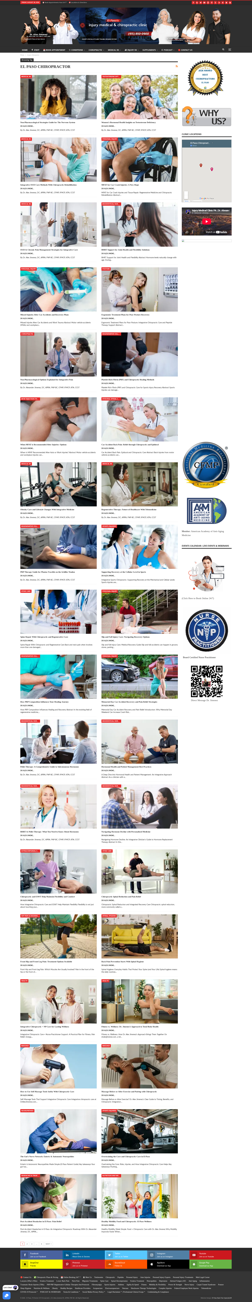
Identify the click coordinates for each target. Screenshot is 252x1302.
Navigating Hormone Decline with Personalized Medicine (125, 832)
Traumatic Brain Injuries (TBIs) (32, 1285)
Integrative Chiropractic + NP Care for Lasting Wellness (44, 1027)
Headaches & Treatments (30, 1175)
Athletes (121, 1285)
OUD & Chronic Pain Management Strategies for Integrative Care (49, 250)
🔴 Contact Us (185, 50)
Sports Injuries (109, 526)
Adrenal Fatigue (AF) (178, 1281)
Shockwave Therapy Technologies (143, 1288)
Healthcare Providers (82, 1288)
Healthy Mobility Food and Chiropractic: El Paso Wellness (126, 1221)
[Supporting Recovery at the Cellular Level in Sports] (139, 547)
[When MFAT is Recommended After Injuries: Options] (58, 419)
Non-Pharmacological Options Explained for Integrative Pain (46, 380)
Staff (36, 50)
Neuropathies (27, 1111)
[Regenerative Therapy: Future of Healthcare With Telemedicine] (139, 484)
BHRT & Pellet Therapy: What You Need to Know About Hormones (49, 832)
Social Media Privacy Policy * (93, 1292)
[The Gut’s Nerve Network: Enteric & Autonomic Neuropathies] (58, 1131)
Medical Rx (113, 50)
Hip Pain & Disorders (30, 916)
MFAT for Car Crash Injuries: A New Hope (120, 185)
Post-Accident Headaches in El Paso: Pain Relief (41, 1221)
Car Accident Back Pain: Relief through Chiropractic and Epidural (130, 445)
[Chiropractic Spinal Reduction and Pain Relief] (139, 871)
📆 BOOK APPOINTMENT (54, 50)
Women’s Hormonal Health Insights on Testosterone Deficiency (128, 122)
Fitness (143, 1285)
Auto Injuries (145, 1277)
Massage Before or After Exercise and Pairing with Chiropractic (129, 1092)
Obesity (55, 1288)
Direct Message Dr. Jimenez (204, 700)
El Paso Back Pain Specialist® (222, 1298)
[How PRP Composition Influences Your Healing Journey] (58, 677)
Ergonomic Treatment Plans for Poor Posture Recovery (125, 315)
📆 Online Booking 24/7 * (71, 1277)
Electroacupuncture (112, 1288)
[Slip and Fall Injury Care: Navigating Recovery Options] (139, 612)
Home (25, 50)
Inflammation (205, 1281)
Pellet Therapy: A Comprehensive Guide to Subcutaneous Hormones (49, 767)
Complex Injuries (165, 1288)
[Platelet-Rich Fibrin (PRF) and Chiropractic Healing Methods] (139, 354)
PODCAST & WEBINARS (50, 1292)
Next (48, 1244)
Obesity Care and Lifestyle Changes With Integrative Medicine (47, 509)
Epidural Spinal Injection (111, 399)
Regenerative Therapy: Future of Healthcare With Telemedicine (128, 509)
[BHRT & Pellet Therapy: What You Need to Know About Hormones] (58, 806)
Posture (106, 269)
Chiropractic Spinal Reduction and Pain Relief (121, 897)
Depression (163, 1281)
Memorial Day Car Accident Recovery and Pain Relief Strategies (129, 702)
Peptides (120, 1277)
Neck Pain (76, 1281)
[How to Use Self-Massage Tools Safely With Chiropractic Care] (58, 1066)
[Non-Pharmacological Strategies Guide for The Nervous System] (58, 97)
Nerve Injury (189, 1285)
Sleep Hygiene (25, 1288)
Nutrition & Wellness (41, 1288)
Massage (25, 1046)
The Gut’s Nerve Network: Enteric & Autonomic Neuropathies (47, 1157)
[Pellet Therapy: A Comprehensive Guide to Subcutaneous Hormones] (58, 742)
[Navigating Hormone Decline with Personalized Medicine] (139, 806)
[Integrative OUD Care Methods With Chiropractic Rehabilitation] (58, 159)
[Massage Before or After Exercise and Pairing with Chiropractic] (139, 1066)
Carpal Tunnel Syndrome (206, 1285)
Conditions (77, 50)
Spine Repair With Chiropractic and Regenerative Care (44, 637)
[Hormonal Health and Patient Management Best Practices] (139, 742)
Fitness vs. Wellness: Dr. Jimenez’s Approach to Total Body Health (129, 1027)
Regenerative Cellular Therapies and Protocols (111, 334)
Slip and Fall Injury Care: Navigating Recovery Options (125, 637)
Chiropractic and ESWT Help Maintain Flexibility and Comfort (47, 897)
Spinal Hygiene (109, 916)
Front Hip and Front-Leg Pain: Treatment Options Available (46, 962)
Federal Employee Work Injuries (186, 1288)
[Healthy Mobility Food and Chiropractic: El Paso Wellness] (139, 1196)
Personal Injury (109, 139)
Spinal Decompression (119, 1281)
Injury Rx (132, 50)
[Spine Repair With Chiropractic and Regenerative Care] (58, 612)
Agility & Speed (133, 1285)
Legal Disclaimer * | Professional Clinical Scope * (126, 1292)
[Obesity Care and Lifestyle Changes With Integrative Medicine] (58, 484)
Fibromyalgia (97, 1285)
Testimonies (98, 1277)
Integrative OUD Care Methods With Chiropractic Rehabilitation (48, 185)
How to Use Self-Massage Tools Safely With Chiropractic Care (47, 1092)
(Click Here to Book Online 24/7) (198, 598)
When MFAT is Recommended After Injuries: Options (43, 445)
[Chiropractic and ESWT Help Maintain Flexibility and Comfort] (58, 871)
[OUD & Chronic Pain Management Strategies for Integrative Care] (58, 224)
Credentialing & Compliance (158, 1292)
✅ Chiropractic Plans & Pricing (46, 1277)
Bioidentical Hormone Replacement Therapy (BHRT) (111, 204)
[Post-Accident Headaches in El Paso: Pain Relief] (58, 1196)
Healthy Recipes (66, 1288)
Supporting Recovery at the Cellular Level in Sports (123, 572)
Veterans (125, 1288)
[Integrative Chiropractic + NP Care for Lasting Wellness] (58, 1001)
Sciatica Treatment (47, 1281)
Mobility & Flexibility (157, 1285)
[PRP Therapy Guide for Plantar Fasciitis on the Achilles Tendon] (58, 547)
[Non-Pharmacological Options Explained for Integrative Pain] (58, 354)
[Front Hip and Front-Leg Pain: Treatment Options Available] (58, 936)
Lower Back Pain (62, 1281)
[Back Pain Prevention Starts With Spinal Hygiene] (139, 936)
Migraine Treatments (90, 1281)
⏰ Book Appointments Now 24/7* (54, 2)
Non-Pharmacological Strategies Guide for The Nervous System (47, 122)
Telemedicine (206, 1288)
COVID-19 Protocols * (29, 1292)
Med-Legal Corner (203, 1277)
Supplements (149, 50)
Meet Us (88, 1277)
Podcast (168, 50)
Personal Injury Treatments (183, 1277)
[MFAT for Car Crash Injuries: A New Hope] (139, 159)
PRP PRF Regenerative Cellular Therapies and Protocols (68, 1285)
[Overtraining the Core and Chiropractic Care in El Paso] (139, 1131)
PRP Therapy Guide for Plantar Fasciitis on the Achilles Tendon (47, 572)
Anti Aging (193, 1281)
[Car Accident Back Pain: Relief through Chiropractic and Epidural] (139, 419)
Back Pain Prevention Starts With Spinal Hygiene (122, 962)
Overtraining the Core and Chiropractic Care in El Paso (125, 1157)
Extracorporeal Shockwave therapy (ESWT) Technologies (30, 851)
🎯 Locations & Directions (78, 2)
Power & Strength (175, 1285)
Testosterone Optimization (111, 76)
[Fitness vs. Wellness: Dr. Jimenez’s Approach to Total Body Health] (139, 1001)
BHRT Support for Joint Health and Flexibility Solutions (125, 250)
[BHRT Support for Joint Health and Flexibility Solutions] (139, 224)
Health (24, 981)
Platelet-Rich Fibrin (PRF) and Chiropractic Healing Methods (127, 380)
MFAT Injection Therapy (30, 399)
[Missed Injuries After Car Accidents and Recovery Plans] (58, 289)
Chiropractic (95, 50)
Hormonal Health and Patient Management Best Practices (126, 767)
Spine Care (26, 591)
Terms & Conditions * (71, 1292)
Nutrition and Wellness (111, 1175)
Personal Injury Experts (161, 1277)
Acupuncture (98, 1288)
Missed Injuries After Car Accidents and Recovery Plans (44, 315)
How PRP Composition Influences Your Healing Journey (44, 702)
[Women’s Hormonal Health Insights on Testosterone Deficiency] (139, 97)
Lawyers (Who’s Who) (28, 1281)
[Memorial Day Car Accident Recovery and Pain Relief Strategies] (139, 677)
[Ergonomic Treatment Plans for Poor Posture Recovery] (139, 289)
